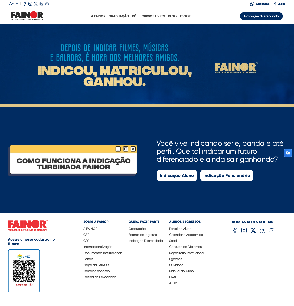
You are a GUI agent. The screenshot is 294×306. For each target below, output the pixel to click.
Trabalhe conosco (96, 271)
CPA (86, 241)
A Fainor (98, 16)
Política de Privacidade (99, 277)
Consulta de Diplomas (185, 247)
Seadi (173, 241)
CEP (86, 235)
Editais (88, 259)
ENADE (174, 277)
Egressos (175, 259)
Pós (135, 16)
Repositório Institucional (186, 253)
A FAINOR (90, 229)
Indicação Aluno (177, 175)
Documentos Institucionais (102, 253)
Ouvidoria (176, 265)
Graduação (119, 16)
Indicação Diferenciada (261, 16)
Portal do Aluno (180, 229)
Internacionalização (98, 247)
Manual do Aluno (181, 271)
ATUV (173, 283)
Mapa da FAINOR (96, 265)
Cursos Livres (153, 16)
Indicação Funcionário (226, 175)
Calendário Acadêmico (186, 235)
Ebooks (186, 16)
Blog (172, 16)
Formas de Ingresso (143, 235)
